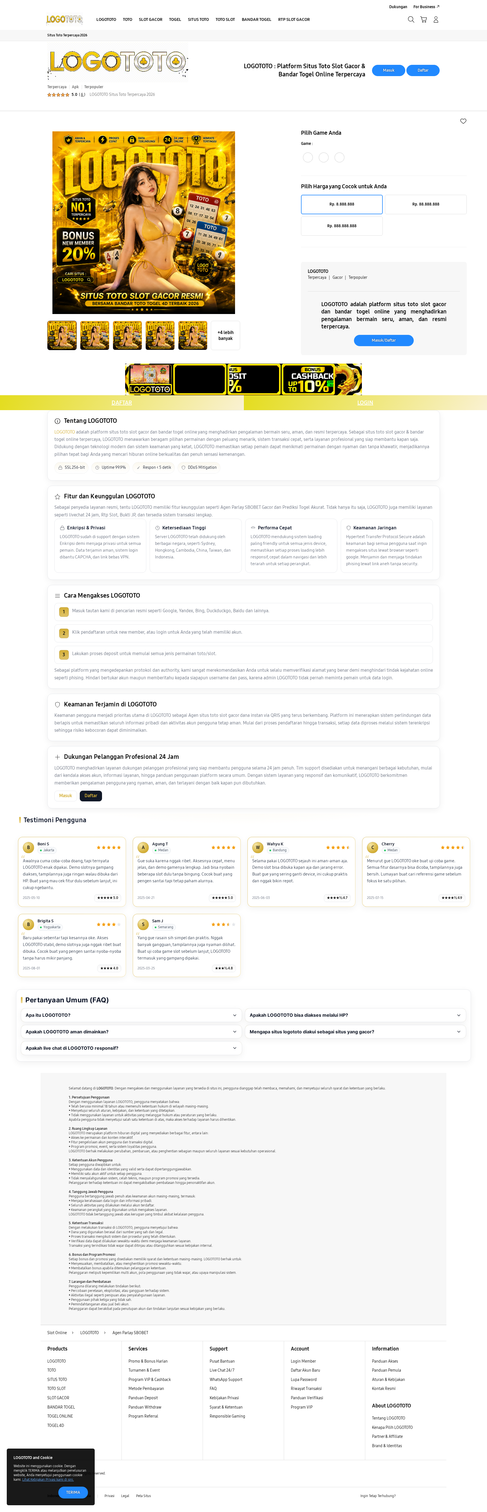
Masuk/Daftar (384, 340)
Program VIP (302, 1407)
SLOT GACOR (58, 1398)
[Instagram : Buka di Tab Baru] (425, 1496)
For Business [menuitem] (424, 7)
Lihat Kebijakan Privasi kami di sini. (48, 1480)
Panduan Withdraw (145, 1407)
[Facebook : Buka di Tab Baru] (403, 1496)
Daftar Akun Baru (305, 1370)
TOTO (51, 1370)
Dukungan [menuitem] (398, 7)
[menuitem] (106, 20)
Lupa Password (304, 1379)
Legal (125, 1496)
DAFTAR (122, 402)
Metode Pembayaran (146, 1388)
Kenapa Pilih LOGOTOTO (392, 1427)
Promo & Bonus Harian (148, 1361)
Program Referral (143, 1416)
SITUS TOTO (57, 1379)
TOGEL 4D (55, 1425)
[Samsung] (64, 19)
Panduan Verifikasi (307, 1398)
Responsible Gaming (227, 1416)
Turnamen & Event (144, 1370)
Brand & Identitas (387, 1446)
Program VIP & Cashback (150, 1379)
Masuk (389, 70)
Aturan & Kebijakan (388, 1379)
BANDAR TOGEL (61, 1407)
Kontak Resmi (384, 1388)
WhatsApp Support (226, 1379)
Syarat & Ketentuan (226, 1407)
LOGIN (365, 402)
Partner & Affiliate (387, 1436)
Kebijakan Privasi (224, 1398)
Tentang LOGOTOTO (388, 1418)
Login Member (303, 1361)
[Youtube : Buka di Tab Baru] (436, 1496)
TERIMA (73, 1492)
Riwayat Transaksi (306, 1388)
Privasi (109, 1496)
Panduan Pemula (386, 1370)
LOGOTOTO (64, 432)
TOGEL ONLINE (60, 1416)
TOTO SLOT (56, 1388)
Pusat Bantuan (222, 1361)
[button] (424, 19)
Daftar (423, 70)
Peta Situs (143, 1496)
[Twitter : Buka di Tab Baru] (414, 1496)
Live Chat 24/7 (222, 1370)
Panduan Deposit (143, 1398)
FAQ (213, 1388)
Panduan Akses (385, 1361)
